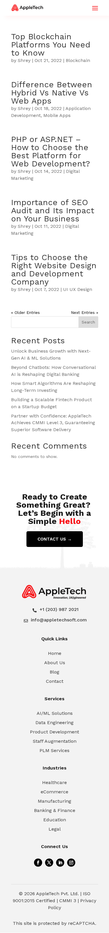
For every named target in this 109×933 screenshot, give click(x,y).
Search (88, 322)
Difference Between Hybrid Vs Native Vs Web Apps (51, 93)
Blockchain (78, 60)
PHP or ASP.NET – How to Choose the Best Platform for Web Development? (50, 151)
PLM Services (54, 750)
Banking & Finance (54, 810)
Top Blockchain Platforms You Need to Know (50, 45)
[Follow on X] (49, 863)
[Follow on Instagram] (71, 863)
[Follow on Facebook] (38, 863)
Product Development (54, 732)
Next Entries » (84, 312)
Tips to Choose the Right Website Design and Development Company (54, 270)
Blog (54, 672)
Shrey (24, 60)
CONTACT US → (54, 539)
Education (54, 819)
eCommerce (54, 792)
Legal (55, 829)
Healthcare (54, 782)
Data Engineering (54, 722)
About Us (54, 662)
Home (54, 653)
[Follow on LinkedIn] (60, 863)
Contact (54, 681)
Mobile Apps (57, 115)
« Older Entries (25, 312)
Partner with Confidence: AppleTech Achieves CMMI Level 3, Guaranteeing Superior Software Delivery (53, 423)
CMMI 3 (67, 900)
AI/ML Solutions (55, 713)
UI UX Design (77, 289)
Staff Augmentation (54, 741)
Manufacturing (54, 801)
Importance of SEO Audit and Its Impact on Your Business (52, 210)
